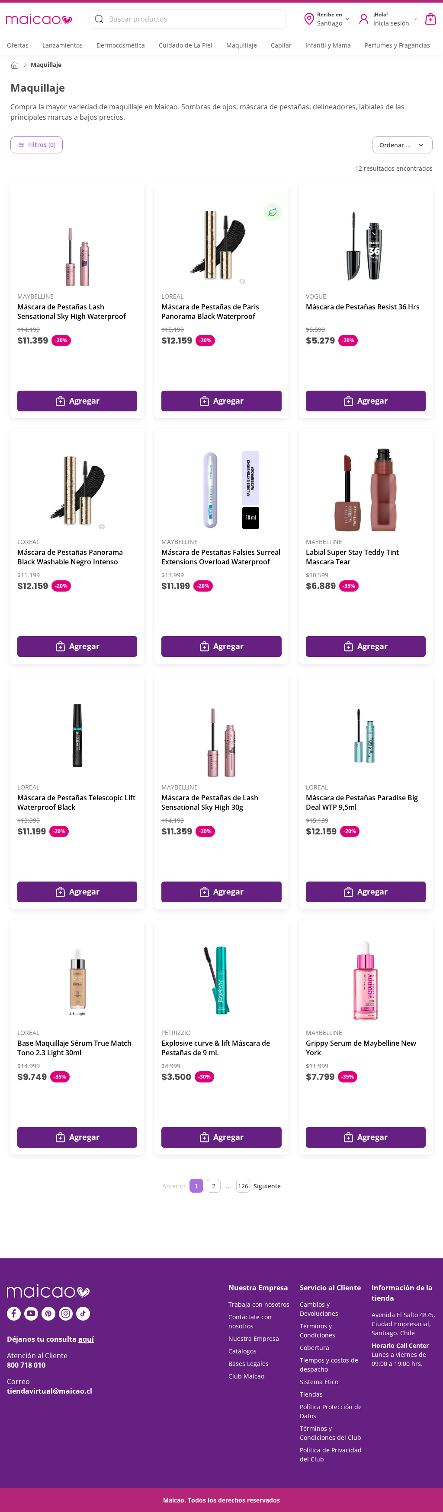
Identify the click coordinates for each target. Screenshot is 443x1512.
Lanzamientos (62, 45)
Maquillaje (241, 45)
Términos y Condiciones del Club (330, 1433)
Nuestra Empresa (253, 1338)
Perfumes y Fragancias (397, 45)
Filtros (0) (41, 144)
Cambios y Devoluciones (319, 1309)
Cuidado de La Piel (185, 45)
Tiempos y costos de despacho (329, 1364)
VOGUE (316, 296)
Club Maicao (246, 1376)
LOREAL (172, 296)
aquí (86, 1339)
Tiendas (311, 1394)
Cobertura (314, 1347)
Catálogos (242, 1351)
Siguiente (267, 1186)
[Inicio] (14, 64)
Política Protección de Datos (331, 1411)
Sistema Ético (319, 1382)
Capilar (281, 45)
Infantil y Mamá (328, 45)
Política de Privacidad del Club (331, 1454)
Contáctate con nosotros (250, 1321)
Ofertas (18, 45)
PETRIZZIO (176, 1033)
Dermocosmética (120, 45)
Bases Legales (248, 1363)
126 (243, 1186)
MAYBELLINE (35, 296)
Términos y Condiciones (317, 1330)
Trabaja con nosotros (258, 1304)
